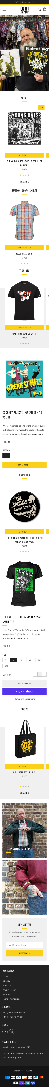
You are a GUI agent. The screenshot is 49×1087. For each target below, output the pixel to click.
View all (23, 181)
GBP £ (29, 1071)
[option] (24, 53)
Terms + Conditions (11, 999)
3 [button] (26, 175)
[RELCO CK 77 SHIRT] (24, 221)
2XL (39, 660)
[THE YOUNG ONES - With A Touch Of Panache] (24, 128)
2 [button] (23, 175)
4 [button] (28, 175)
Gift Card (6, 985)
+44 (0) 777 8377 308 (12, 1017)
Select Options (23, 247)
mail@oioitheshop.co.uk (13, 1012)
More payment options (24, 699)
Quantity (6, 674)
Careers (6, 976)
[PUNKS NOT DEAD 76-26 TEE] (24, 301)
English (17, 1071)
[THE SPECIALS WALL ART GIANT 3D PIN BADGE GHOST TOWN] (24, 505)
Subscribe (23, 953)
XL (30, 660)
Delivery (6, 981)
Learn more (37, 434)
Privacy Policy (9, 990)
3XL (6, 666)
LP (6, 455)
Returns (6, 994)
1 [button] (20, 175)
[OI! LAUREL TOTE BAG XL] (24, 740)
